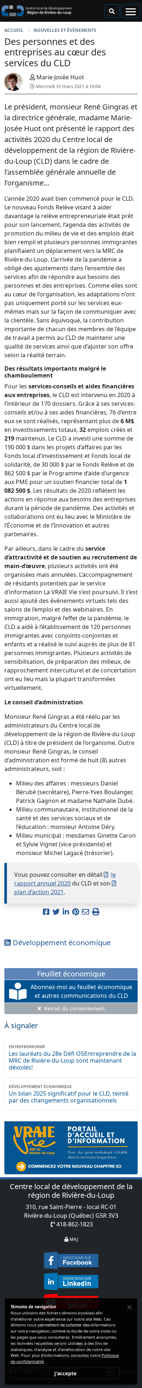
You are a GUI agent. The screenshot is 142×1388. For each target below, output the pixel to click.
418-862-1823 (74, 1224)
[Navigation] (131, 11)
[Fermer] (129, 1307)
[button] (111, 11)
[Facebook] (71, 1260)
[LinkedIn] (71, 1279)
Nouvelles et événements (64, 30)
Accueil (13, 30)
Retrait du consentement (74, 1008)
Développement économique (61, 942)
